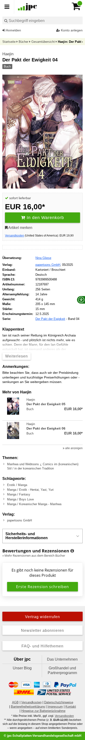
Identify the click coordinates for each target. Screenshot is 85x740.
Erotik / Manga (17, 485)
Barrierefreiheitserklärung (28, 706)
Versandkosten (14, 235)
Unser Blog (22, 668)
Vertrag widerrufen (42, 617)
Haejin (7, 54)
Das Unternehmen (62, 659)
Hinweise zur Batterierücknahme (43, 711)
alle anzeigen (73, 448)
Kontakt (70, 706)
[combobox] (42, 20)
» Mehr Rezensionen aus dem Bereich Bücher (33, 555)
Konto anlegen (71, 30)
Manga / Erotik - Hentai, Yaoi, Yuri (30, 489)
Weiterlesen (16, 356)
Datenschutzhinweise (58, 702)
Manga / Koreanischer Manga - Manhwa (34, 504)
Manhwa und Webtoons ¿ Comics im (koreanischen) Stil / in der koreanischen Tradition (42, 466)
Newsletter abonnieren (42, 630)
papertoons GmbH (47, 265)
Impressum (55, 706)
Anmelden (13, 30)
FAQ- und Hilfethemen (42, 646)
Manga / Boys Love (20, 499)
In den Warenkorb (44, 217)
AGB (15, 702)
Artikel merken (20, 228)
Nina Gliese (43, 258)
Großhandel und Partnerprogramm (62, 670)
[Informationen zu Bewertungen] (72, 551)
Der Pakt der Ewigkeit (50, 319)
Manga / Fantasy (18, 494)
